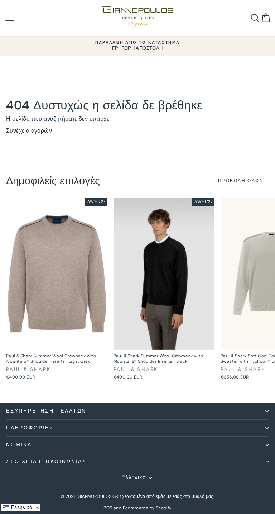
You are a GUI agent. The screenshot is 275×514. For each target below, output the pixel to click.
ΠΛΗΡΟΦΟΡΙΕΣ (30, 428)
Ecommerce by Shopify (147, 508)
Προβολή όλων (241, 181)
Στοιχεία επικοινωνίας (46, 461)
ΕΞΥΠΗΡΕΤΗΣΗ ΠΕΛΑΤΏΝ (46, 411)
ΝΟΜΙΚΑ (19, 444)
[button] (20, 507)
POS (107, 508)
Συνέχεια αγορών (29, 131)
